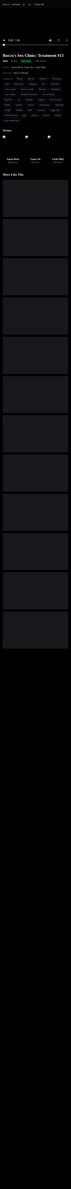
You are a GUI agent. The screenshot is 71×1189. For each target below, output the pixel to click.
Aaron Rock (17, 67)
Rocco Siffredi (21, 73)
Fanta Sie (39, 4)
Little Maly (40, 67)
